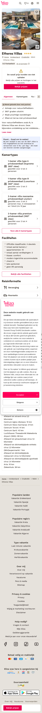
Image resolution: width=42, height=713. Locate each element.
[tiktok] (26, 646)
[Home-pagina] (4, 3)
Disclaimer (21, 612)
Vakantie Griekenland (21, 498)
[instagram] (16, 646)
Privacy (21, 597)
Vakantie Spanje (21, 502)
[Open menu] (38, 3)
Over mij (21, 570)
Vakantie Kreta (21, 522)
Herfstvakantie (21, 557)
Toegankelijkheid (21, 605)
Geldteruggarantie (21, 633)
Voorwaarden (31, 701)
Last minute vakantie (21, 546)
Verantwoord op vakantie (21, 574)
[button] (21, 18)
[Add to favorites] (36, 12)
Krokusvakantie (21, 550)
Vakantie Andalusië (21, 530)
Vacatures (21, 577)
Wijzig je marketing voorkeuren (21, 609)
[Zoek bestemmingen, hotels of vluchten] (20, 3)
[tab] (8, 96)
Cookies (21, 601)
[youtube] (36, 646)
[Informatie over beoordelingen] (28, 63)
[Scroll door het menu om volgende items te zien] (38, 96)
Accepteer (20, 395)
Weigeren (20, 402)
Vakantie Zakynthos (21, 526)
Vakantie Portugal (21, 509)
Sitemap (21, 585)
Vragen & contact (21, 625)
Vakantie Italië (21, 506)
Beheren (20, 410)
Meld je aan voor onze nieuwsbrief (21, 636)
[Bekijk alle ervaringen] (16, 63)
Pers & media (21, 581)
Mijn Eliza (21, 629)
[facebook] (5, 646)
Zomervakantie (21, 553)
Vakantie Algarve (21, 533)
